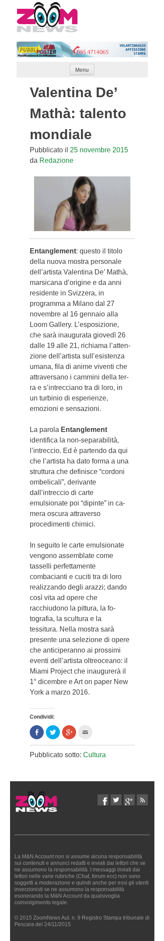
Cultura (94, 754)
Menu (82, 70)
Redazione (56, 160)
